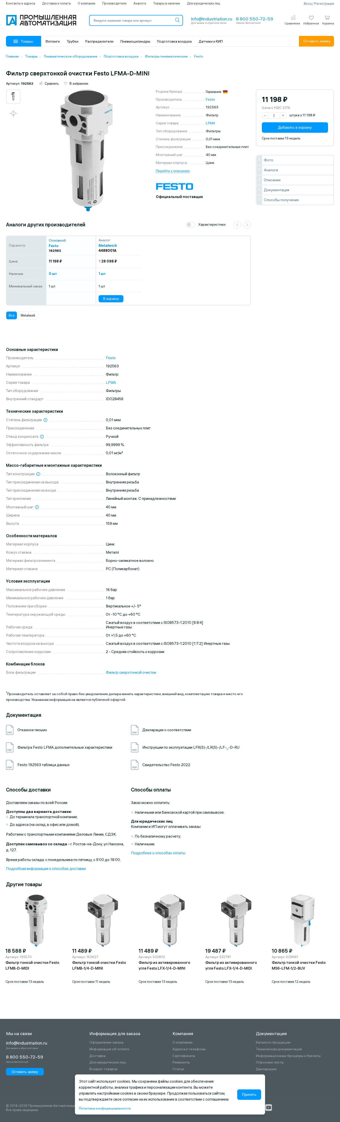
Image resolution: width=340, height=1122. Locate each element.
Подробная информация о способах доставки (46, 868)
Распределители (99, 41)
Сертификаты (183, 1056)
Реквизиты (181, 1062)
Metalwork (28, 315)
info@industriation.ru (211, 19)
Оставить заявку (316, 41)
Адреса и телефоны (189, 1049)
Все (11, 315)
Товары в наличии (166, 3)
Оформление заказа (106, 1042)
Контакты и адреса (20, 3)
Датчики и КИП (211, 41)
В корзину (111, 299)
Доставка (97, 1056)
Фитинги (52, 41)
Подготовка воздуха (174, 41)
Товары (27, 41)
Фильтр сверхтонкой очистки (131, 672)
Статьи (178, 1069)
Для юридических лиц (203, 3)
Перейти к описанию (173, 171)
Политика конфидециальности (105, 1108)
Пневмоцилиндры (135, 41)
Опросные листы (270, 1062)
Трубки (72, 41)
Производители (114, 3)
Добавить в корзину (295, 127)
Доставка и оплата (56, 3)
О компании (86, 3)
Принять (249, 1094)
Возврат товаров (103, 1069)
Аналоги (139, 3)
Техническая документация (279, 1049)
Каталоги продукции (273, 1042)
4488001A (107, 250)
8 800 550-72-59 (254, 19)
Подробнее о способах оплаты (158, 853)
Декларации (266, 1069)
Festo (210, 99)
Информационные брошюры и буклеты (288, 1056)
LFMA (210, 123)
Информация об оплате (109, 1049)
